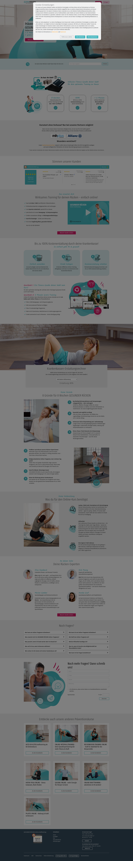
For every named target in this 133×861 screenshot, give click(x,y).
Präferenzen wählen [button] (66, 37)
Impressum (63, 32)
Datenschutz (55, 32)
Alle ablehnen (80, 37)
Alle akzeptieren (92, 37)
